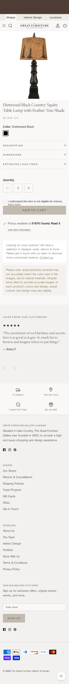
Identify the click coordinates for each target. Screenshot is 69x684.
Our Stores (9, 471)
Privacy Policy (11, 569)
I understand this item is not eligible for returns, (35, 203)
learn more (14, 204)
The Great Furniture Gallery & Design (30, 671)
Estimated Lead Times (20, 164)
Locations (56, 17)
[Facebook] (4, 449)
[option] (34, 65)
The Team (9, 537)
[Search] (12, 26)
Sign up (14, 618)
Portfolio (8, 550)
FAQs (6, 502)
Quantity (8, 180)
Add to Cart (34, 210)
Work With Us (11, 556)
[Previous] (4, 368)
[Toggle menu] (4, 26)
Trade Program (12, 490)
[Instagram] (9, 449)
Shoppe (11, 17)
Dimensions (12, 154)
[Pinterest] (15, 449)
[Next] (14, 368)
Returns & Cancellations (17, 477)
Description (13, 145)
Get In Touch (11, 509)
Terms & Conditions (15, 562)
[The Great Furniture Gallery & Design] (34, 25)
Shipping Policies (13, 483)
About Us (9, 531)
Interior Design (33, 17)
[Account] (57, 26)
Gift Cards (9, 496)
